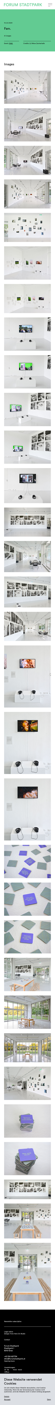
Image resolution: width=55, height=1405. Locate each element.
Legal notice (8, 1332)
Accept (7, 1400)
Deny (49, 1399)
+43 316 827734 (10, 1356)
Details (6, 1396)
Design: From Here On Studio (14, 1334)
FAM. (11, 43)
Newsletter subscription (12, 1321)
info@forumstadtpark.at (14, 1359)
